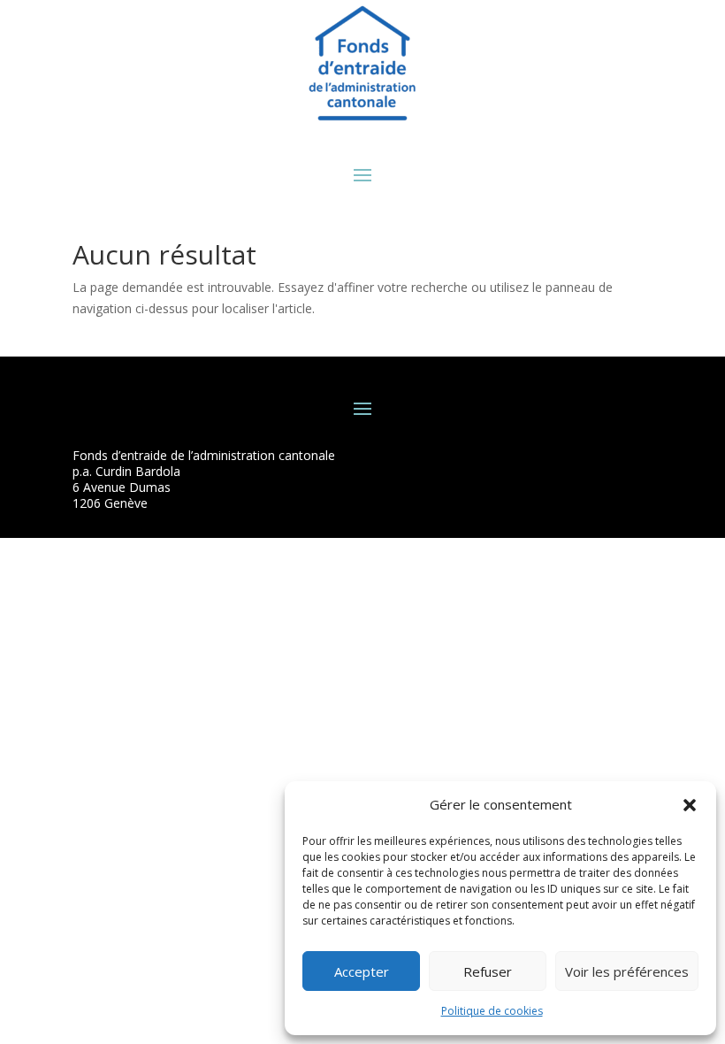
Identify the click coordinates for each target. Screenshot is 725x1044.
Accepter (361, 971)
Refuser (487, 971)
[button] (689, 805)
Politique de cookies (492, 1010)
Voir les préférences (627, 971)
